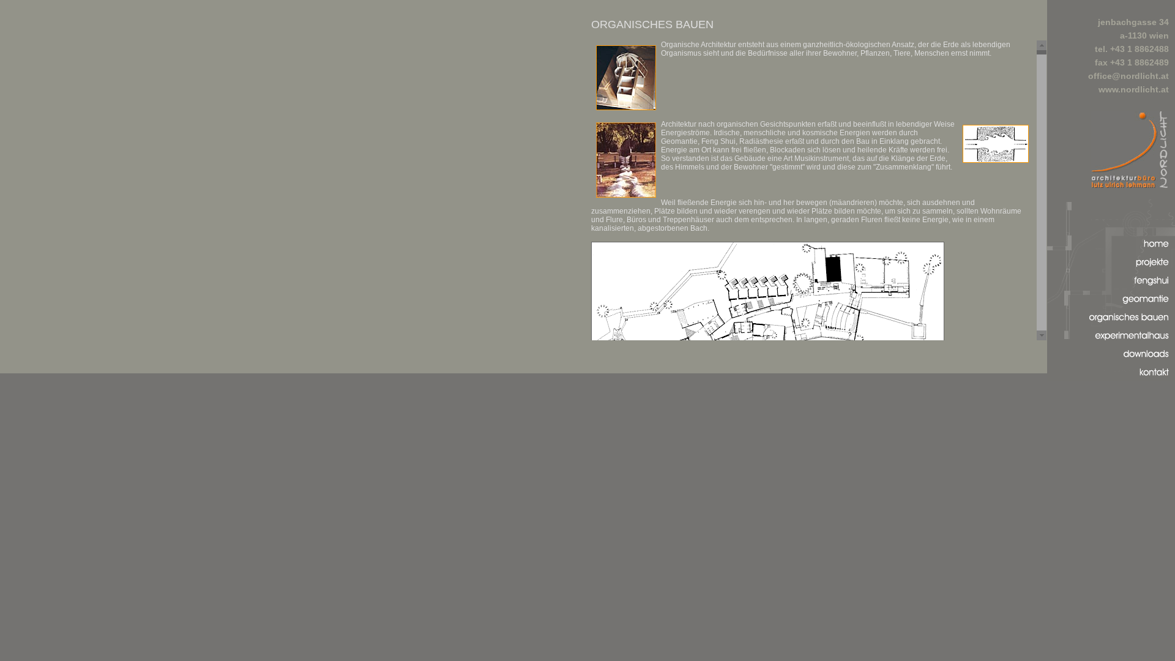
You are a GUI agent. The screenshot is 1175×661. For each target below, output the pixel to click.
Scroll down (1041, 335)
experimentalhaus (1134, 343)
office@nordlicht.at (1128, 76)
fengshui (1152, 288)
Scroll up (1041, 45)
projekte (1153, 270)
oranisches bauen (1134, 325)
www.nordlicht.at (1134, 89)
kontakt (1154, 380)
